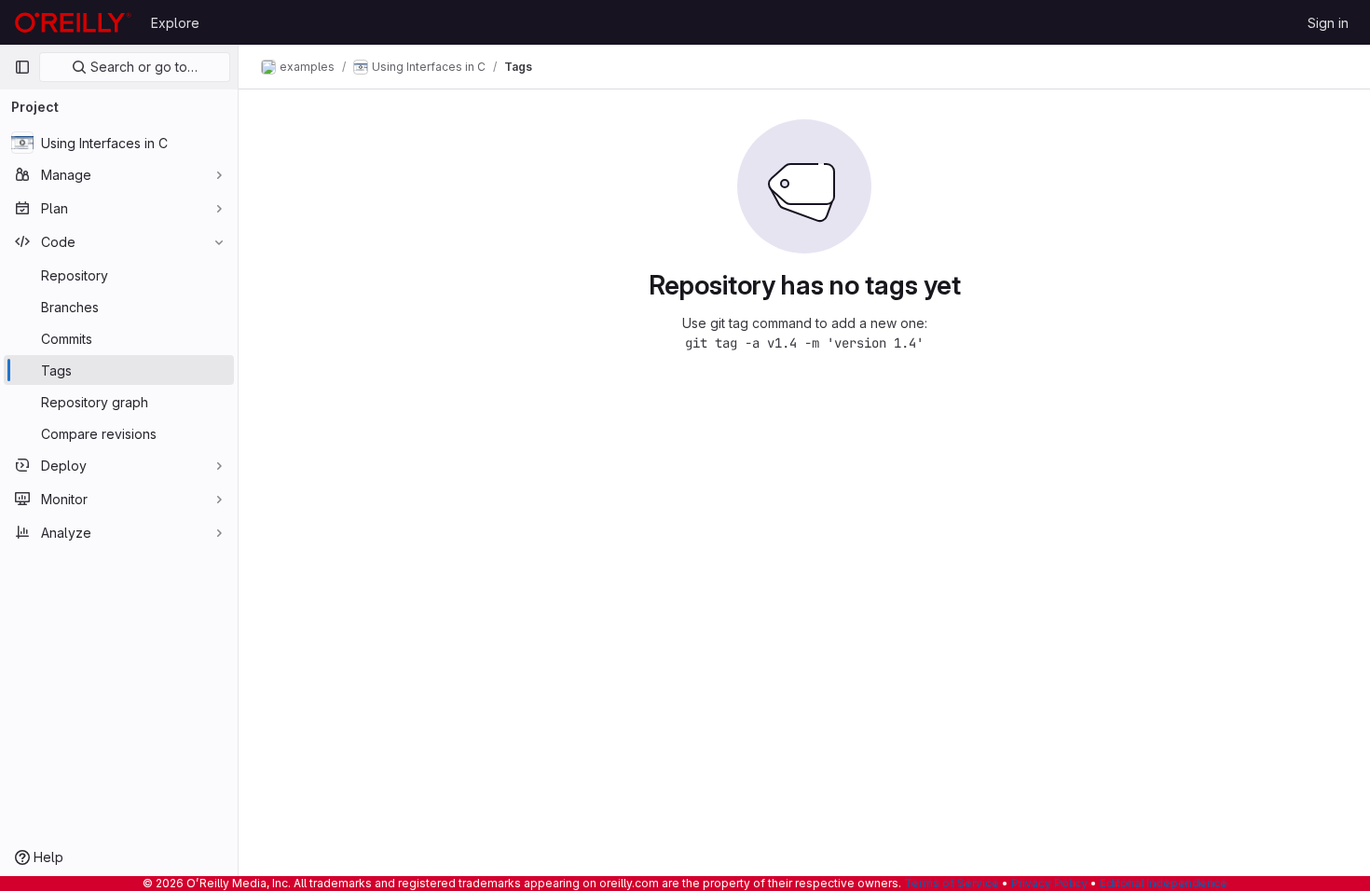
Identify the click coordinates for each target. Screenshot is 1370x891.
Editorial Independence (1163, 883)
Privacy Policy (1049, 883)
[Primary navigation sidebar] (22, 67)
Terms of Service (951, 883)
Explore (175, 23)
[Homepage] (73, 22)
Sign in (1328, 23)
